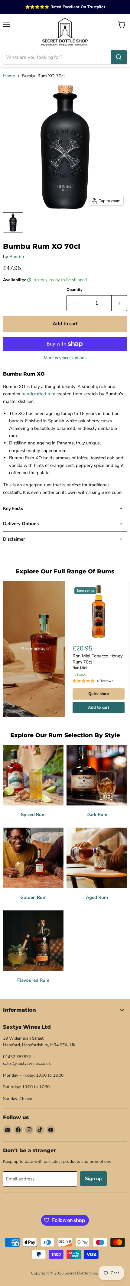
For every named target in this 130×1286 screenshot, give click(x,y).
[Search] (119, 57)
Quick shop (98, 694)
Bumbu (16, 257)
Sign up (93, 1178)
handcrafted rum (38, 394)
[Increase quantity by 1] (119, 303)
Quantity (75, 290)
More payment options (65, 358)
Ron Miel (80, 667)
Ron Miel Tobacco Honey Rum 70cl (98, 659)
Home (9, 76)
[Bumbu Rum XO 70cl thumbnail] (13, 222)
